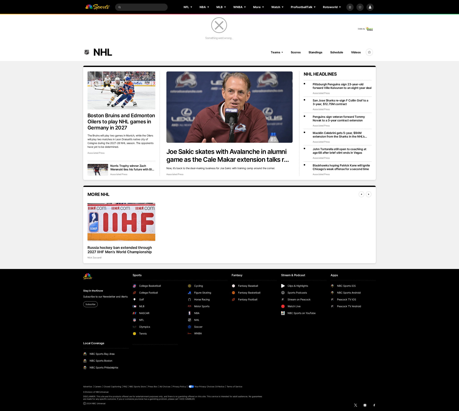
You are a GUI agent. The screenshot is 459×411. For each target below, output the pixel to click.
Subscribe (90, 304)
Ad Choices (165, 386)
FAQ (125, 386)
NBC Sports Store (137, 386)
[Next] (369, 194)
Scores (296, 52)
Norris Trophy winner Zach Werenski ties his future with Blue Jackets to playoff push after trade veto (132, 167)
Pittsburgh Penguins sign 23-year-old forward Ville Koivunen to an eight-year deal (342, 86)
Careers (97, 386)
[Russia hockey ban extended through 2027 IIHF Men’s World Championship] (121, 222)
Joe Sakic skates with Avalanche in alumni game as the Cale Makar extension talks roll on (228, 155)
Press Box (153, 386)
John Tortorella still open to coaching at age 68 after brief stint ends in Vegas (339, 150)
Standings (315, 52)
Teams (275, 52)
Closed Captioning (112, 386)
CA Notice (219, 386)
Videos (356, 52)
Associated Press (174, 174)
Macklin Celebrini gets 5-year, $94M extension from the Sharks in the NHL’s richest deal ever (339, 134)
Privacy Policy (179, 386)
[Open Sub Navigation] (191, 7)
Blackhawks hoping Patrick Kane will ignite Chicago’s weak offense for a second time (341, 167)
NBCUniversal (102, 392)
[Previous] (361, 194)
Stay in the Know (93, 290)
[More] (350, 7)
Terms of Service (234, 386)
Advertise (87, 386)
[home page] (97, 7)
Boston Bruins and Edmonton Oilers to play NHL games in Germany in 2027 (121, 121)
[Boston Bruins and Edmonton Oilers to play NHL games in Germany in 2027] (121, 90)
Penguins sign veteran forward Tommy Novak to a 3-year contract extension (339, 118)
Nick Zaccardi (94, 257)
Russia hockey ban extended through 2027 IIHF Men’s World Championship (119, 249)
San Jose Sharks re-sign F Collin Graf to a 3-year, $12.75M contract (340, 102)
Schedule (336, 52)
